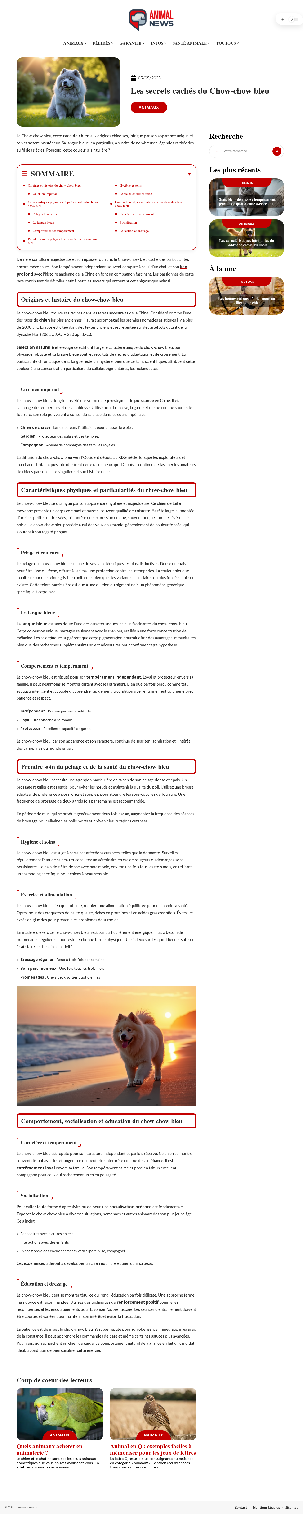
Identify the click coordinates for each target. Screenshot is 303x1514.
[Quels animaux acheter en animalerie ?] (60, 1414)
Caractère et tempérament (137, 214)
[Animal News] (151, 19)
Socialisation (128, 222)
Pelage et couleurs (45, 214)
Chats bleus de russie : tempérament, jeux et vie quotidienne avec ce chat (246, 201)
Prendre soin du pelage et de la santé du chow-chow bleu (62, 241)
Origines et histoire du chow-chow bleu (54, 185)
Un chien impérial (45, 193)
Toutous (246, 282)
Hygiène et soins (131, 185)
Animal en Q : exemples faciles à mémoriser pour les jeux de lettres (153, 1449)
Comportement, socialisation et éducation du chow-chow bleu (149, 204)
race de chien (76, 135)
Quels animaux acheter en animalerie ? (49, 1449)
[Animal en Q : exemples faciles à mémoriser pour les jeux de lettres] (153, 1414)
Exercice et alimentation (136, 193)
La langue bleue (43, 222)
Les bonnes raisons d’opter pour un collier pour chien (246, 300)
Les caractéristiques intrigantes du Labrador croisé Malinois (246, 242)
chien (44, 320)
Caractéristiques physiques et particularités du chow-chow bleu (63, 204)
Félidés (246, 183)
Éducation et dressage (134, 230)
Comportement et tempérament (53, 230)
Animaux (149, 107)
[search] (282, 19)
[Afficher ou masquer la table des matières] (133, 174)
